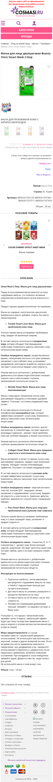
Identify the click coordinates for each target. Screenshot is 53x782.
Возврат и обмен (12, 745)
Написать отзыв (44, 144)
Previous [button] (4, 244)
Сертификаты (11, 719)
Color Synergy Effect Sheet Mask (26, 245)
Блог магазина (11, 732)
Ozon (48, 169)
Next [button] (49, 244)
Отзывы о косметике (14, 738)
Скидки (8, 722)
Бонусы (8, 729)
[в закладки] (49, 67)
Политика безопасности (15, 748)
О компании (10, 715)
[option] (26, 244)
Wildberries (45, 163)
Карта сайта (10, 751)
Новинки (9, 725)
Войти (34, 24)
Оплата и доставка (13, 742)
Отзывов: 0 (27, 144)
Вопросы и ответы (13, 735)
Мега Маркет (43, 174)
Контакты (9, 755)
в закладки (49, 220)
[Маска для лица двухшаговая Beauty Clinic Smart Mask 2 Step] (26, 96)
